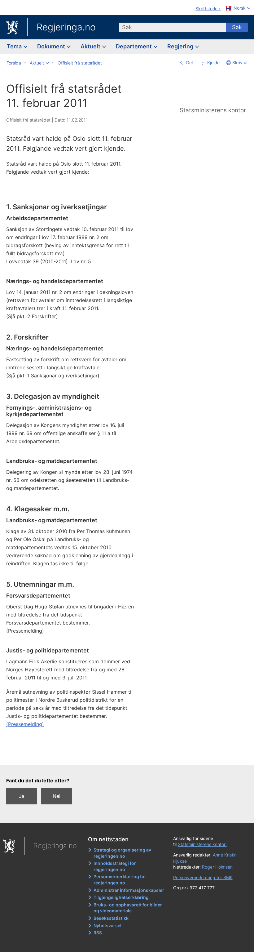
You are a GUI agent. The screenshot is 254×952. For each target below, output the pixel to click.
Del (189, 62)
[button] (39, 63)
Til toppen (74, 755)
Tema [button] (15, 46)
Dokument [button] (51, 46)
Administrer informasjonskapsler (129, 890)
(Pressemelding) (25, 724)
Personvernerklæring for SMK (203, 877)
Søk (237, 27)
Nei (56, 796)
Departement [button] (134, 46)
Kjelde (213, 62)
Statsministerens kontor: (202, 844)
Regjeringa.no (66, 27)
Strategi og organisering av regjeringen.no (122, 853)
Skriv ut (240, 62)
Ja (21, 796)
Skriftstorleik (208, 8)
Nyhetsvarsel (107, 925)
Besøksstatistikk (111, 918)
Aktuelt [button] (91, 46)
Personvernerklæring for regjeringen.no (120, 879)
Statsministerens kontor (213, 110)
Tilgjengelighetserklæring (121, 897)
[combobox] (172, 27)
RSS (98, 932)
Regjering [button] (181, 46)
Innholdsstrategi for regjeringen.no (115, 866)
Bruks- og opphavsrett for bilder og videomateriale (128, 908)
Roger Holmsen (217, 867)
